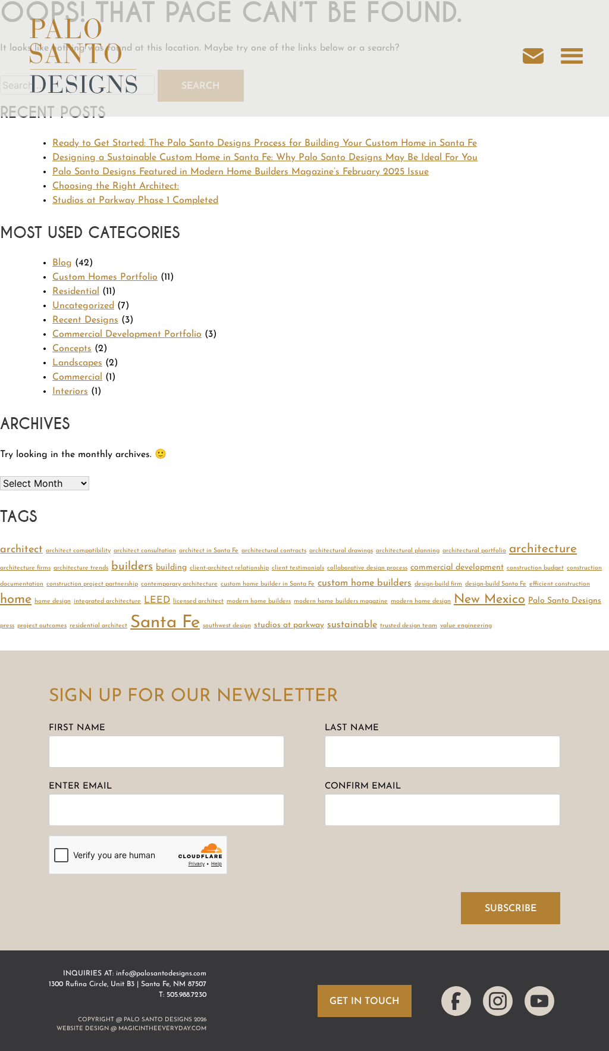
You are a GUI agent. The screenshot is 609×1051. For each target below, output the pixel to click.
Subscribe (510, 909)
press (7, 626)
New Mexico (489, 599)
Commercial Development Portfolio (127, 334)
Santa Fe (165, 622)
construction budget (535, 568)
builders (132, 567)
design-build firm (438, 584)
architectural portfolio (474, 551)
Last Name (352, 728)
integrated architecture (107, 601)
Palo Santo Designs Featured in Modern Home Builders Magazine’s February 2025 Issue (240, 172)
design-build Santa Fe (495, 584)
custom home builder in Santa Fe (268, 584)
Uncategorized (83, 306)
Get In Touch (364, 1001)
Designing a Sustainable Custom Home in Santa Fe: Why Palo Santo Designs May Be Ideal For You (265, 157)
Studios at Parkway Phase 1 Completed (135, 200)
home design (52, 601)
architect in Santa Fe (208, 551)
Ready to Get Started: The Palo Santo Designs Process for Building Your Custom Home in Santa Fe (264, 143)
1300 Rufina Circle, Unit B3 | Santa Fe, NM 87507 (127, 984)
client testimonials (298, 568)
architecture (543, 549)
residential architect (98, 626)
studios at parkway (289, 625)
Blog (62, 263)
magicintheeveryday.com (162, 1028)
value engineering (466, 626)
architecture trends (81, 568)
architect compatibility (78, 551)
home (16, 599)
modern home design (421, 601)
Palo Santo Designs (564, 600)
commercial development (457, 567)
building (171, 567)
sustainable (352, 625)
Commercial (77, 377)
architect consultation (145, 551)
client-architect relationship (229, 568)
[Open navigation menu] (571, 58)
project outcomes (42, 626)
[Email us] (539, 58)
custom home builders (365, 583)
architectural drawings (341, 551)
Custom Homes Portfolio (105, 277)
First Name (77, 728)
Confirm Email (363, 786)
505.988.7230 (186, 995)
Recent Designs (85, 320)
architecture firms (25, 568)
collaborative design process (367, 568)
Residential (75, 291)
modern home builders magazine (341, 601)
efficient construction (559, 584)
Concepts (72, 349)
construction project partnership (92, 584)
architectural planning (408, 551)
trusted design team (408, 626)
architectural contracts (273, 551)
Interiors (70, 391)
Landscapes (77, 363)
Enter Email (80, 786)
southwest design (227, 626)
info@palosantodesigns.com (161, 973)
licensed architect (198, 601)
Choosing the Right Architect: (115, 186)
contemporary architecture (179, 584)
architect (21, 549)
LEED (157, 600)
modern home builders (259, 601)
